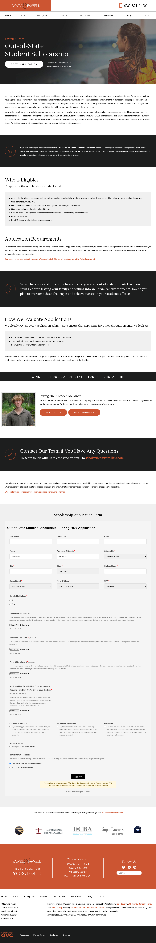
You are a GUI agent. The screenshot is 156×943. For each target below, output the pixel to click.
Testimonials (85, 15)
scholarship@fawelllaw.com (105, 458)
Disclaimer (54, 935)
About (23, 15)
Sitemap (66, 935)
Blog (129, 15)
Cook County (56, 907)
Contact (147, 15)
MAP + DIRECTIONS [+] (78, 875)
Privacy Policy (39, 935)
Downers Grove (97, 907)
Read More (53, 412)
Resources (24, 935)
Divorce (63, 15)
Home (8, 15)
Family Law (42, 15)
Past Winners (84, 412)
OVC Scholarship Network (112, 812)
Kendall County (145, 904)
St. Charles (85, 907)
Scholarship (109, 15)
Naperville (75, 907)
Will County (133, 904)
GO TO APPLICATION (24, 64)
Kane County (121, 904)
